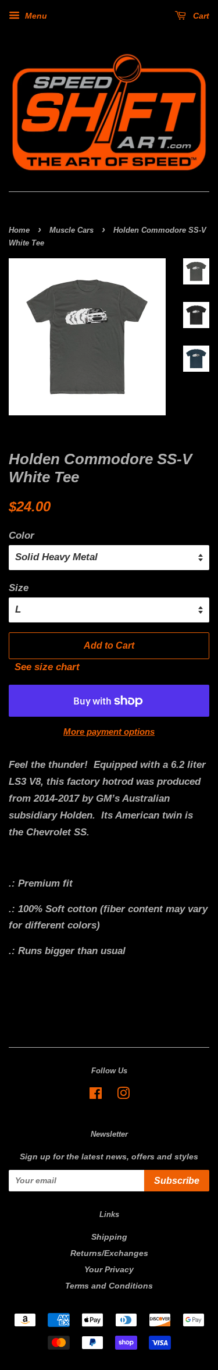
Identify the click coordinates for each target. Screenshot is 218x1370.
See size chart (44, 666)
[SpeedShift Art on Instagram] (123, 1095)
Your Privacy (109, 1269)
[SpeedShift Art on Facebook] (95, 1095)
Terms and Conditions (109, 1285)
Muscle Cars (71, 230)
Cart (200, 15)
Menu (35, 15)
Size (18, 587)
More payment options (109, 731)
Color (21, 535)
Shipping (109, 1236)
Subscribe (176, 1181)
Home (19, 230)
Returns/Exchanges (109, 1253)
